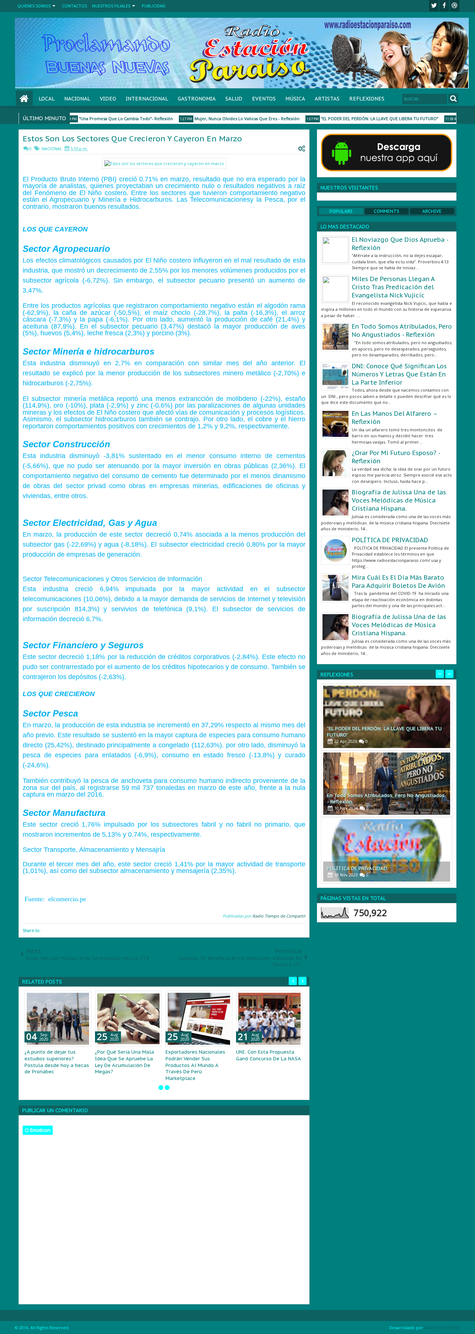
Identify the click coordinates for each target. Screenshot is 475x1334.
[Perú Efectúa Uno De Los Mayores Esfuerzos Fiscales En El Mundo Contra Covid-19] (128, 1019)
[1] (160, 1080)
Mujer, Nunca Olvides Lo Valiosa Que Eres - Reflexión (231, 118)
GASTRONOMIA (197, 98)
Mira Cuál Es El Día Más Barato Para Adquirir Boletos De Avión (398, 581)
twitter (434, 5)
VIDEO (108, 98)
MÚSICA (295, 98)
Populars (341, 211)
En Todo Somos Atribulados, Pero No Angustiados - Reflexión (402, 330)
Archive (432, 211)
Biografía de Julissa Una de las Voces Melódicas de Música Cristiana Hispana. (399, 500)
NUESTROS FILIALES (111, 6)
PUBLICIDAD (154, 6)
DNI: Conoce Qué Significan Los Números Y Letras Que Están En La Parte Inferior (399, 374)
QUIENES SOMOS (33, 6)
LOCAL (47, 98)
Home (24, 99)
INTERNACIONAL (147, 98)
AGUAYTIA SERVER (442, 1321)
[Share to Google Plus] (83, 998)
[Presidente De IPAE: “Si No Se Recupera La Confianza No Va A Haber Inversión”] (386, 850)
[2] (167, 1080)
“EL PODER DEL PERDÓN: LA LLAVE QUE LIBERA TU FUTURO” (363, 118)
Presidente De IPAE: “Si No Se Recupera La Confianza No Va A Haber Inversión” (376, 865)
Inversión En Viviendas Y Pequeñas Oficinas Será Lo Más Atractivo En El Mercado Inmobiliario (55, 1062)
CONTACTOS (74, 6)
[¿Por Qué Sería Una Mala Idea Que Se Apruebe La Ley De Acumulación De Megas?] (269, 1019)
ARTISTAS (327, 98)
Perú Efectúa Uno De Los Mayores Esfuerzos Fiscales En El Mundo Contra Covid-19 (128, 1062)
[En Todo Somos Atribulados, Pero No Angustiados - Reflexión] (386, 717)
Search (453, 98)
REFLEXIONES (366, 98)
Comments (386, 211)
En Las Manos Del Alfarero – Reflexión (394, 417)
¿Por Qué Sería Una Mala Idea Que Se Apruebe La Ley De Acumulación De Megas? (265, 1062)
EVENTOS (264, 98)
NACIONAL (77, 98)
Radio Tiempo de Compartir (278, 916)
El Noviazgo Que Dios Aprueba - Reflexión (400, 243)
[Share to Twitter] (75, 998)
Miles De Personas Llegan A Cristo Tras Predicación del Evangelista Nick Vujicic (393, 287)
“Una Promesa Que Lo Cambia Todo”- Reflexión (110, 118)
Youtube (454, 5)
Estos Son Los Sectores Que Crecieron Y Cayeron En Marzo (132, 139)
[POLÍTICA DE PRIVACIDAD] (386, 783)
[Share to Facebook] (67, 998)
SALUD (233, 98)
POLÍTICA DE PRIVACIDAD (390, 540)
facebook (444, 5)
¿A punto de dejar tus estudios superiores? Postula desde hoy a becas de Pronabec (198, 1062)
